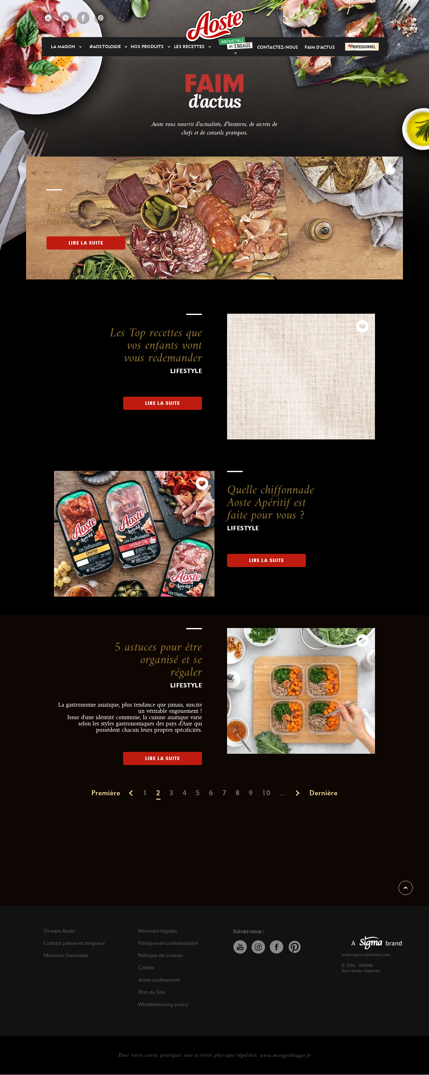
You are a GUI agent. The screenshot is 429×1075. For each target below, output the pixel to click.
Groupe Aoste (59, 931)
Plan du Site (151, 992)
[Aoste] (215, 26)
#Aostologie (105, 46)
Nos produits (147, 46)
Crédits (146, 967)
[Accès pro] (362, 46)
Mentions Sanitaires (66, 955)
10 (266, 793)
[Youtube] (48, 18)
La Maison (63, 46)
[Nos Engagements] (236, 43)
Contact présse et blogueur (74, 943)
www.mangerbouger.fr (285, 1055)
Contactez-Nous (277, 47)
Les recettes (189, 46)
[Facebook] (83, 18)
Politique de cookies (160, 955)
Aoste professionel (159, 980)
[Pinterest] (101, 18)
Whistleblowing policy (163, 1004)
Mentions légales (157, 931)
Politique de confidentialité (168, 943)
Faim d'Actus (319, 47)
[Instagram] (65, 18)
